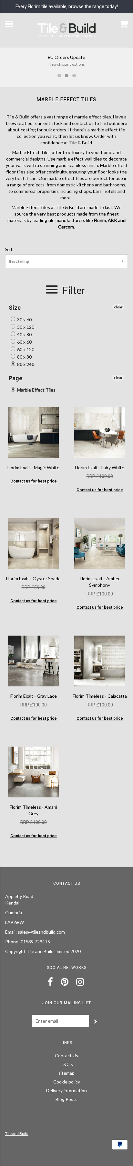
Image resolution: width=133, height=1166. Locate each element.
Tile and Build (16, 1133)
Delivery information (66, 1090)
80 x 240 (25, 364)
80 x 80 (24, 357)
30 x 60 (24, 319)
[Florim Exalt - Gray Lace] (33, 660)
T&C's (66, 1064)
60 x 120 (25, 349)
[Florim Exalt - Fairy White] (99, 432)
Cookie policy (66, 1081)
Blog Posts (66, 1099)
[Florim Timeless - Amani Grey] (33, 771)
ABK (112, 220)
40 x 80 (24, 334)
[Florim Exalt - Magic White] (33, 432)
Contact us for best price (33, 481)
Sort (8, 249)
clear (118, 307)
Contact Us (66, 1055)
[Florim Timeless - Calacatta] (99, 660)
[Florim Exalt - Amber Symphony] (99, 543)
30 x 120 (25, 327)
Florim (100, 220)
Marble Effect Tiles (36, 390)
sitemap (66, 1073)
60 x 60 (24, 342)
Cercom (66, 226)
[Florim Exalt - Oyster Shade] (33, 543)
